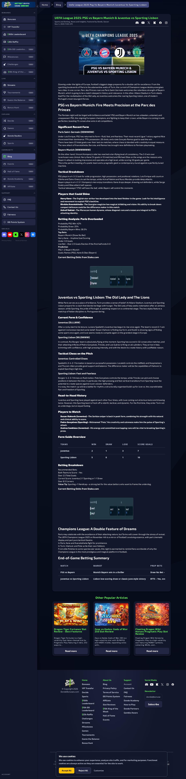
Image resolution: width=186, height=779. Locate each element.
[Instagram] (27, 234)
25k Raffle (87, 714)
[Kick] (15, 234)
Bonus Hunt (87, 743)
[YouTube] (10, 234)
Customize (99, 770)
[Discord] (4, 234)
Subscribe (153, 704)
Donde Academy (131, 700)
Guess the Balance (90, 739)
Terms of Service (21, 240)
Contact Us (129, 688)
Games (85, 730)
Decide (85, 692)
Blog (58, 4)
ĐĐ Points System (111, 696)
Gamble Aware (131, 712)
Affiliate (107, 700)
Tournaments (88, 735)
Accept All (66, 770)
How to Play (129, 704)
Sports (85, 696)
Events (106, 719)
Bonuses (86, 684)
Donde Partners (131, 708)
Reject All (83, 770)
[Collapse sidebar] (37, 6)
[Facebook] (33, 234)
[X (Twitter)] (21, 234)
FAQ (126, 692)
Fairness (128, 696)
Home (45, 4)
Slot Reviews (109, 704)
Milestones (87, 726)
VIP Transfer (88, 688)
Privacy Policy (6, 240)
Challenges (87, 718)
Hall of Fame (109, 715)
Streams (86, 722)
